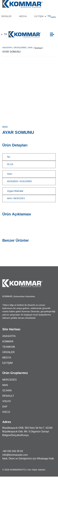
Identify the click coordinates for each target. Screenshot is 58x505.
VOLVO (6, 401)
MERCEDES (9, 379)
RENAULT (8, 396)
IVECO (6, 412)
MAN (31, 48)
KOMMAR (7, 341)
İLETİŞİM (38, 16)
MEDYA (23, 16)
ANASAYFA (9, 336)
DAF (4, 406)
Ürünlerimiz (21, 48)
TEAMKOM (8, 347)
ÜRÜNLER (6, 16)
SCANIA (7, 390)
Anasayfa (7, 48)
